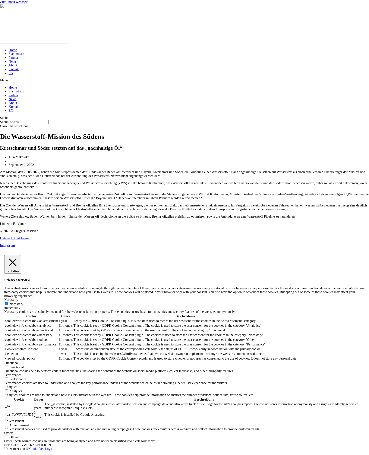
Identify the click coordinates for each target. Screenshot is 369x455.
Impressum (7, 245)
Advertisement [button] (14, 421)
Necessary (16, 304)
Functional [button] (11, 363)
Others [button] (8, 433)
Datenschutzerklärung (14, 238)
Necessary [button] (11, 299)
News (12, 61)
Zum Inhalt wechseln (14, 2)
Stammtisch (16, 54)
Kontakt (14, 69)
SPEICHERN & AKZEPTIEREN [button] (27, 445)
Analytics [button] (10, 387)
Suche (4, 122)
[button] (184, 80)
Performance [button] (12, 375)
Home (13, 50)
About (13, 65)
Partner (13, 57)
